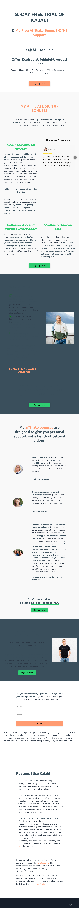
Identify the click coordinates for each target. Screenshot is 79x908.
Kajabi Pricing (40, 884)
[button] (40, 157)
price (20, 846)
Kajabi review (43, 863)
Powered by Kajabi (69, 905)
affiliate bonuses (39, 427)
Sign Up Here (39, 84)
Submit (39, 724)
